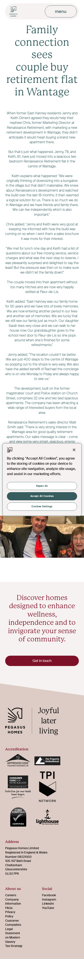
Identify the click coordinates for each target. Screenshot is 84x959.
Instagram (49, 899)
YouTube (48, 908)
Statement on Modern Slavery (12, 937)
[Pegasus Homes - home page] (35, 721)
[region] (42, 479)
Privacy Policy (10, 914)
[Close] (74, 450)
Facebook (49, 895)
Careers (10, 895)
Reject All (42, 486)
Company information (13, 902)
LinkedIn (48, 903)
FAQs (8, 908)
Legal (9, 929)
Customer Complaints (13, 923)
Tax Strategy (13, 946)
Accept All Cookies (42, 496)
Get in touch (42, 660)
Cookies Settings (42, 506)
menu (61, 11)
